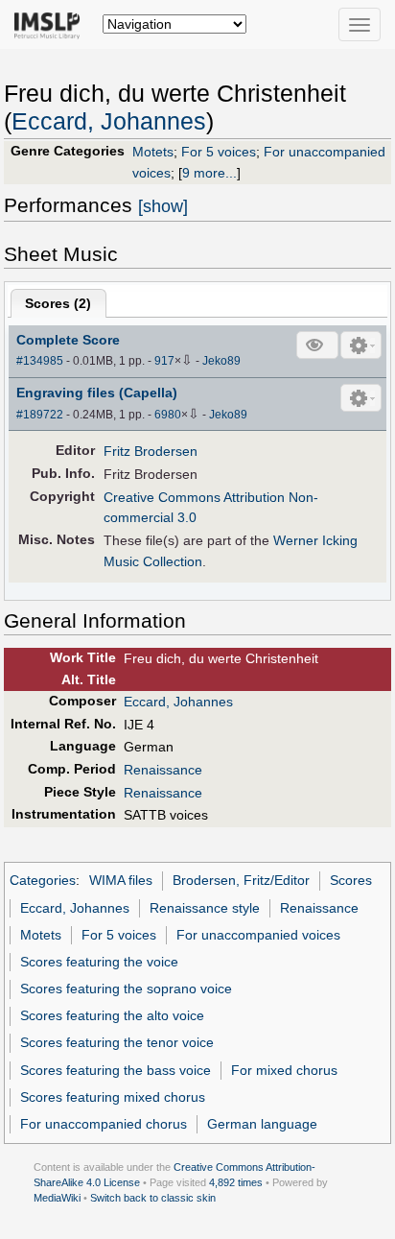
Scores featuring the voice (99, 961)
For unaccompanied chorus (103, 1124)
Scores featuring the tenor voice (117, 1042)
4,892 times (236, 1182)
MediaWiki (57, 1197)
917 (164, 361)
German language (262, 1124)
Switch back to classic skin (153, 1197)
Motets (153, 151)
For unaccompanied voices (258, 934)
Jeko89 (221, 361)
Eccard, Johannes (109, 121)
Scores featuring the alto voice (112, 1015)
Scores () (58, 303)
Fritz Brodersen (151, 451)
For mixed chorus (284, 1070)
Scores (351, 880)
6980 (167, 414)
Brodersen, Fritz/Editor (241, 880)
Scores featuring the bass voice (115, 1070)
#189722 (39, 414)
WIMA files (120, 880)
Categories (43, 880)
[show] (163, 206)
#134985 (39, 361)
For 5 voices (218, 151)
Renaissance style (205, 908)
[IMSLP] (51, 24)
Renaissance (163, 769)
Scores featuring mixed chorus (112, 1097)
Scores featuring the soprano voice (126, 988)
